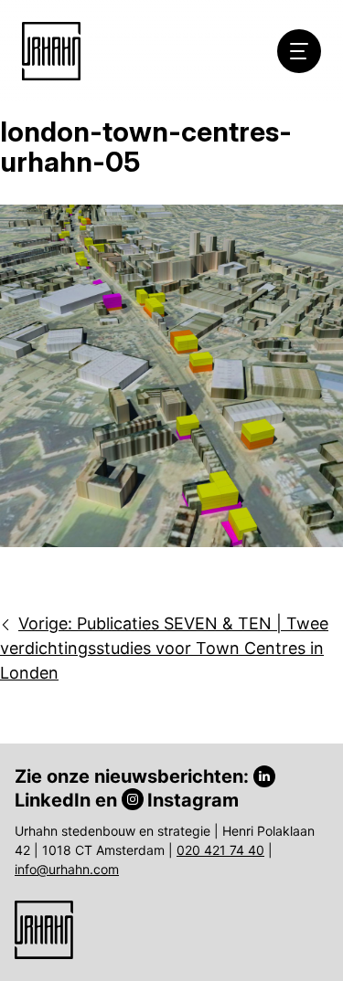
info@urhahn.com (67, 869)
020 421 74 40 (220, 850)
